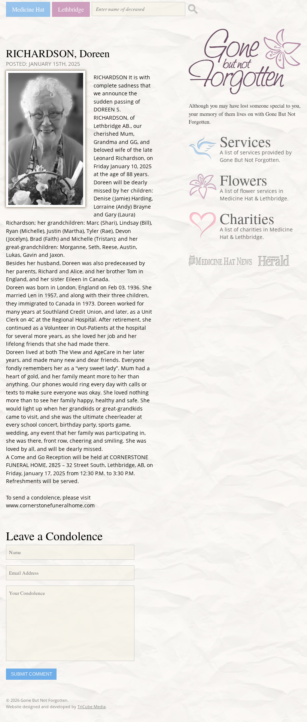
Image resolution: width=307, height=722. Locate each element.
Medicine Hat (28, 9)
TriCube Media (91, 706)
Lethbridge (71, 9)
